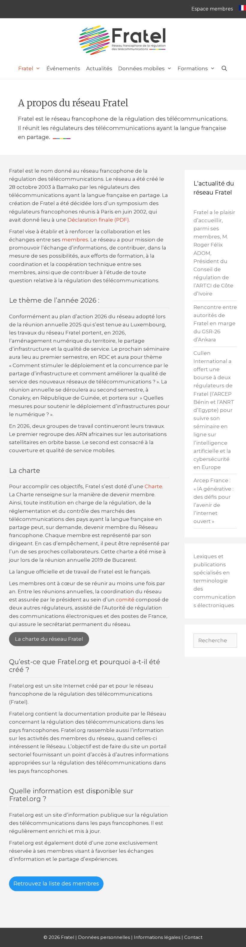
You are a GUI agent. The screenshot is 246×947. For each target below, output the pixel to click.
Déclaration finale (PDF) (98, 220)
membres (75, 240)
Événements (63, 68)
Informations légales (157, 937)
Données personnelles (104, 937)
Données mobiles (141, 68)
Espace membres (212, 9)
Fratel (25, 68)
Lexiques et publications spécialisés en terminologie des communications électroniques (215, 580)
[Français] (241, 9)
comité (125, 600)
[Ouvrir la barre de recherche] (224, 68)
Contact (193, 937)
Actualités (99, 68)
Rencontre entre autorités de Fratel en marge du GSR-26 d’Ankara (215, 323)
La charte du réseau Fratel (49, 639)
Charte (153, 486)
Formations (193, 68)
